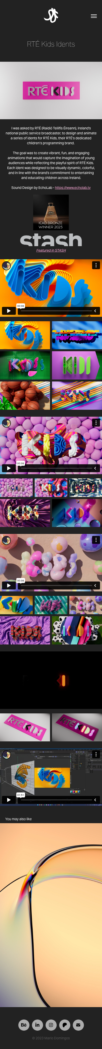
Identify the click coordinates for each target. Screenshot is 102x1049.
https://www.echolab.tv (73, 187)
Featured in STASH (51, 250)
